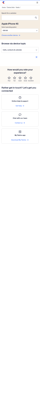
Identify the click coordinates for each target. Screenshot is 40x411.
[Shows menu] (37, 2)
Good (20, 81)
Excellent (31, 81)
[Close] (36, 57)
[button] (20, 30)
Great (25, 81)
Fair (14, 81)
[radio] (9, 77)
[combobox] (17, 17)
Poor (9, 81)
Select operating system (9, 27)
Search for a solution (9, 13)
